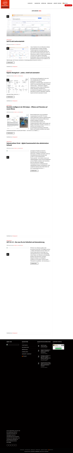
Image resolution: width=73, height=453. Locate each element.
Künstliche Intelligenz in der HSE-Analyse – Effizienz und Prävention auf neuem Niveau (27, 108)
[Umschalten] (35, 345)
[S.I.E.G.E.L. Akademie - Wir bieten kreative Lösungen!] (9, 4)
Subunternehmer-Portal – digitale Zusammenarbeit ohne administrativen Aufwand (28, 144)
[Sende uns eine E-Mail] (14, 445)
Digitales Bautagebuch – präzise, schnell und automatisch (23, 73)
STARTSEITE (30, 3)
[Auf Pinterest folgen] (16, 445)
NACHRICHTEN (37, 3)
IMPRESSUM (43, 3)
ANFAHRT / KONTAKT (57, 3)
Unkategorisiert (9, 39)
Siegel (40, 10)
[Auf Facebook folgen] (8, 445)
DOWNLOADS (49, 3)
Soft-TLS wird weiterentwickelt (28, 27)
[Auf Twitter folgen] (12, 445)
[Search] (70, 3)
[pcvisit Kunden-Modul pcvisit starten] (58, 346)
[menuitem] (65, 3)
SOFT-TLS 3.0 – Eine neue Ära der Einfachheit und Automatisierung (25, 242)
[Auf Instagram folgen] (10, 445)
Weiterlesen (29, 33)
